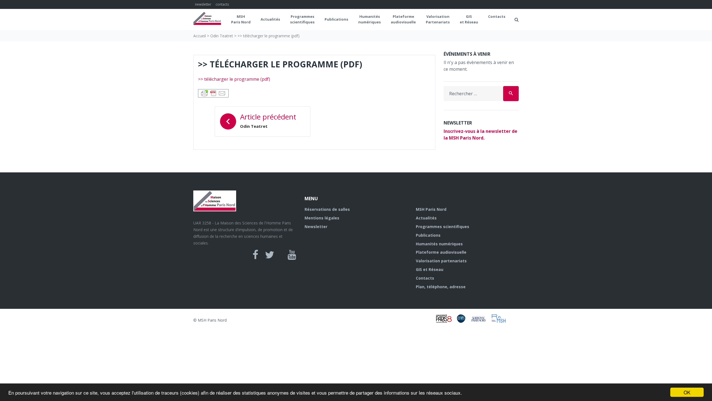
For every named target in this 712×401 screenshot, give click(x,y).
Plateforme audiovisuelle (441, 252)
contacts (222, 4)
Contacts (496, 16)
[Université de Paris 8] (446, 321)
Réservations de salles (327, 209)
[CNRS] (464, 321)
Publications (336, 19)
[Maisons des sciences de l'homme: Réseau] (501, 321)
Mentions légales (322, 218)
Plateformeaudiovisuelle (403, 19)
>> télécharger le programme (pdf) (234, 79)
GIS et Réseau (469, 19)
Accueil (199, 35)
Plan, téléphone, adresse (441, 286)
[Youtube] (292, 255)
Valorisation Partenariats (438, 19)
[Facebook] (255, 255)
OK (687, 392)
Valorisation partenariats (441, 260)
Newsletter (316, 226)
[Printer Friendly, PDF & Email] (213, 92)
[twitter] (269, 255)
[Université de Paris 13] (481, 321)
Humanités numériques (369, 19)
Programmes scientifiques (302, 19)
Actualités (270, 19)
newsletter (203, 4)
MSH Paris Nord (241, 19)
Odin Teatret (221, 35)
